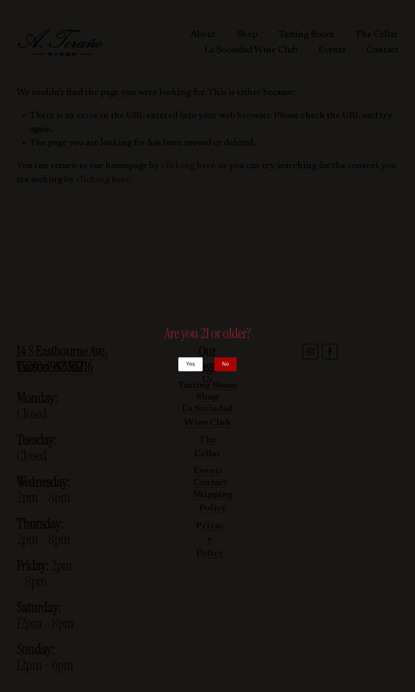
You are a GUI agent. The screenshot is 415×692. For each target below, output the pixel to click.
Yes (190, 364)
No (225, 364)
